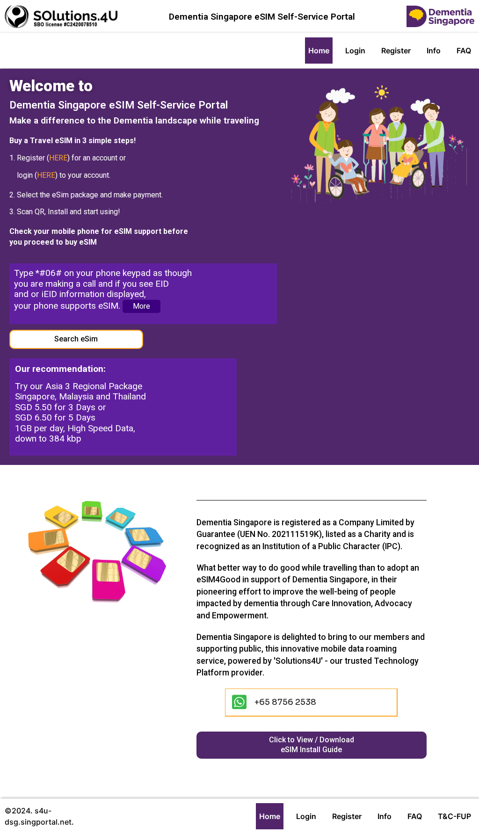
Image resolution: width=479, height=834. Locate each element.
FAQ (464, 50)
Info (434, 50)
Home (318, 50)
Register (396, 50)
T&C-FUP (454, 816)
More (141, 306)
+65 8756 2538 (285, 702)
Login (355, 50)
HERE (58, 157)
